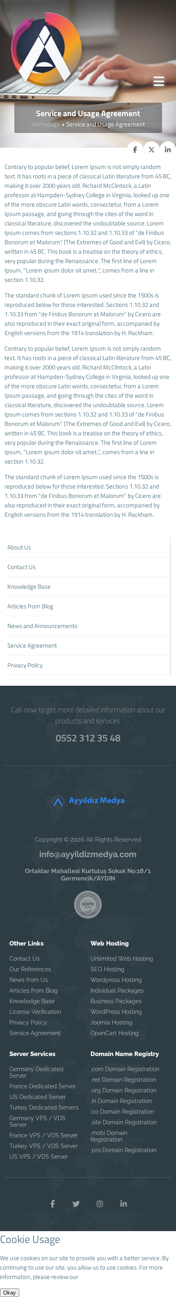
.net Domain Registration (123, 1079)
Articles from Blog (33, 990)
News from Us (28, 980)
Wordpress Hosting (116, 980)
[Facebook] (52, 1204)
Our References (30, 969)
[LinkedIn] (123, 1204)
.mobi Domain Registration (108, 1136)
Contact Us (24, 958)
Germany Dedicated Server (36, 1072)
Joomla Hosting (111, 1022)
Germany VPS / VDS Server (37, 1121)
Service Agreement (35, 1033)
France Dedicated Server (42, 1086)
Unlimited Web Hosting (121, 958)
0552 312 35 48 (88, 737)
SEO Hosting (107, 969)
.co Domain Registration (122, 1111)
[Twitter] (76, 1204)
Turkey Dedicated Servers (44, 1107)
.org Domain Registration (123, 1090)
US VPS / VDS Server (38, 1156)
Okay (9, 1293)
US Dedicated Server (37, 1097)
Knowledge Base (31, 1001)
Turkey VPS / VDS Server (43, 1146)
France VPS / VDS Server (43, 1135)
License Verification (35, 1012)
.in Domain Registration (121, 1101)
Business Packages (116, 1001)
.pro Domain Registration (123, 1150)
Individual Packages (117, 990)
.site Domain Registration (123, 1122)
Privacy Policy (28, 1022)
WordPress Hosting (116, 1012)
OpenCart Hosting (114, 1033)
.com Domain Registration (124, 1069)
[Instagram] (100, 1204)
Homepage (46, 124)
